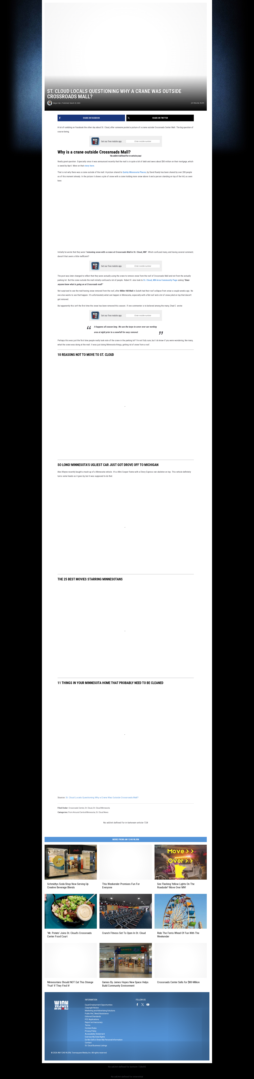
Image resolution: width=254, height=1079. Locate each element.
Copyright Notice (92, 1008)
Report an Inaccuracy (94, 1022)
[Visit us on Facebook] (138, 1004)
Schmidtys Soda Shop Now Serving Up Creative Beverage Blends (68, 885)
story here (89, 165)
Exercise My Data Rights (95, 1037)
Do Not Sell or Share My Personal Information (104, 1040)
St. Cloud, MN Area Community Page (160, 280)
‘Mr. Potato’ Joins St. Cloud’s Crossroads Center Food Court (69, 934)
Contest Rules (91, 1028)
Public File (89, 1013)
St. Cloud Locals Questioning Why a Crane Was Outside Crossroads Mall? (102, 797)
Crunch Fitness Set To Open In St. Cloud (124, 933)
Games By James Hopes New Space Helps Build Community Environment (125, 984)
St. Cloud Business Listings (96, 1045)
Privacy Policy (90, 1031)
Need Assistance (102, 1013)
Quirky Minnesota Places (134, 172)
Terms (87, 1025)
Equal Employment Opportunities (98, 1005)
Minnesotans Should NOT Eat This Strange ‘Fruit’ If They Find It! (70, 984)
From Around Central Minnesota (81, 812)
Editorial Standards (93, 1016)
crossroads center (76, 808)
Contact (88, 1043)
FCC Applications (92, 1019)
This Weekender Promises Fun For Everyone (121, 885)
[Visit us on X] (143, 1004)
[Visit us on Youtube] (149, 1004)
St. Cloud (88, 808)
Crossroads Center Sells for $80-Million (178, 982)
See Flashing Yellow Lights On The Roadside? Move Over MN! (175, 885)
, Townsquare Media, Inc (81, 1053)
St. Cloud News (102, 812)
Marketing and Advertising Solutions (100, 1011)
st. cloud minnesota (101, 808)
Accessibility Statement (95, 1034)
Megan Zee (56, 103)
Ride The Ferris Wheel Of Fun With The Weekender (178, 934)
